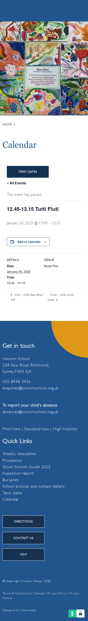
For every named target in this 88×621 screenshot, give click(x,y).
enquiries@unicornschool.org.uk (31, 388)
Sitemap (38, 593)
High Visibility (65, 429)
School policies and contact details (34, 486)
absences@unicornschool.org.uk (30, 412)
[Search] (59, 10)
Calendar (11, 499)
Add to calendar (29, 242)
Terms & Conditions (16, 593)
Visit (23, 554)
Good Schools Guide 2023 (27, 467)
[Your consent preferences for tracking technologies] (80, 613)
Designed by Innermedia (19, 610)
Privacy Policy (56, 593)
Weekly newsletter (19, 453)
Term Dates (28, 171)
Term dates (13, 493)
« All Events (16, 182)
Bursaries (11, 480)
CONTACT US (23, 538)
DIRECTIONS (23, 521)
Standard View (36, 429)
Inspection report (18, 473)
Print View (12, 429)
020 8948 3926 (17, 381)
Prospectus (12, 460)
